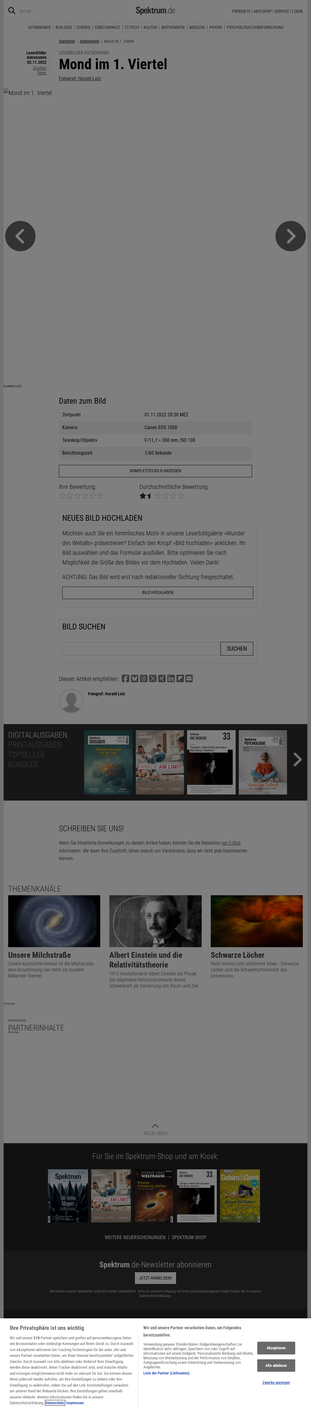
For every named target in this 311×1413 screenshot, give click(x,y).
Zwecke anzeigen (276, 1382)
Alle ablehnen (276, 1365)
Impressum (75, 1403)
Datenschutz (55, 1403)
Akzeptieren (276, 1348)
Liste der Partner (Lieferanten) (166, 1373)
